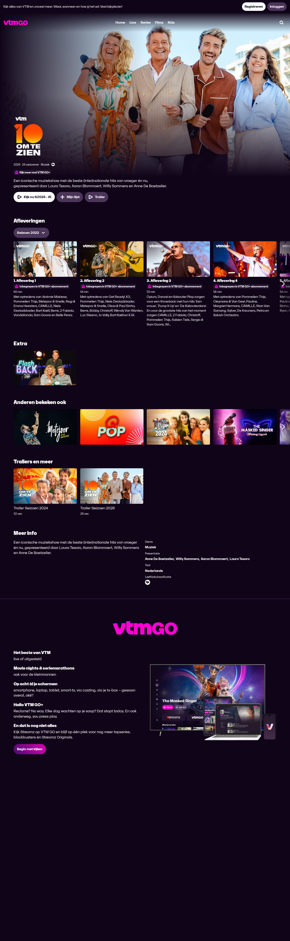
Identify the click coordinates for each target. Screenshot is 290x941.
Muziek (150, 547)
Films (159, 22)
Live (133, 22)
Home (120, 22)
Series (146, 22)
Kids (171, 22)
